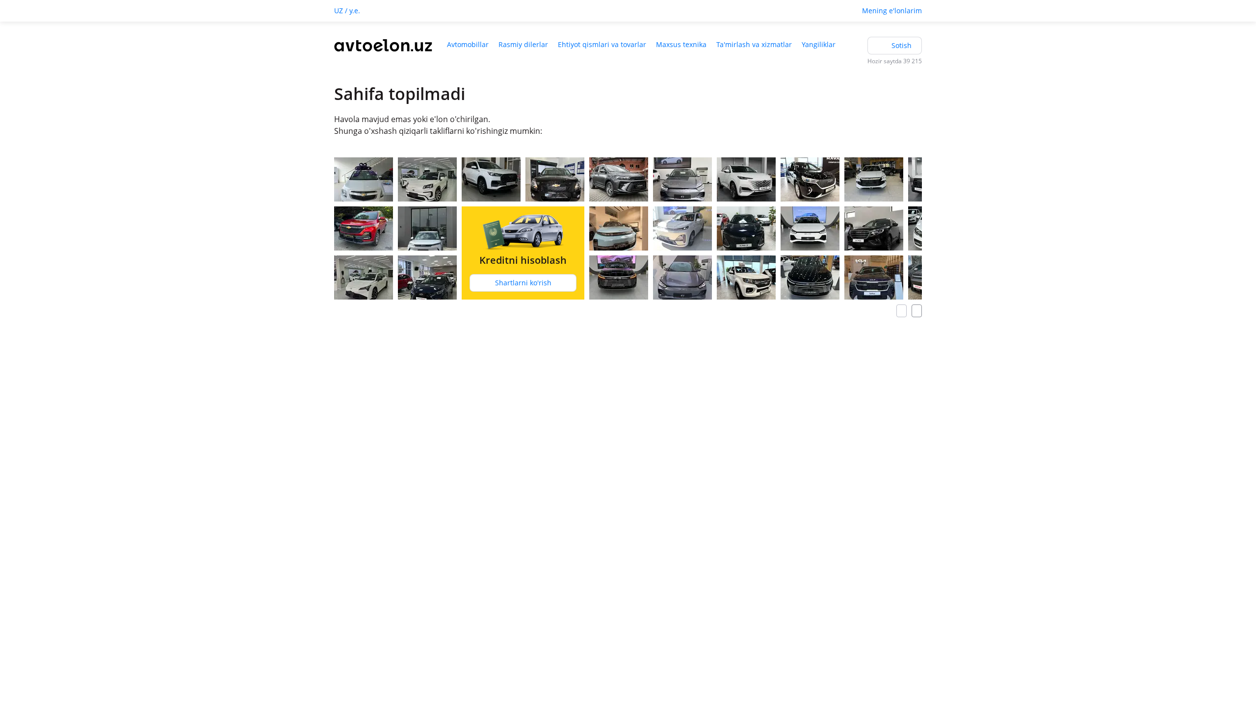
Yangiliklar (819, 44)
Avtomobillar (468, 44)
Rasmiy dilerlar (523, 44)
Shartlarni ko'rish (523, 282)
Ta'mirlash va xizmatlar (754, 44)
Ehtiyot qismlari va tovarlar (602, 44)
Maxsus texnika (681, 44)
